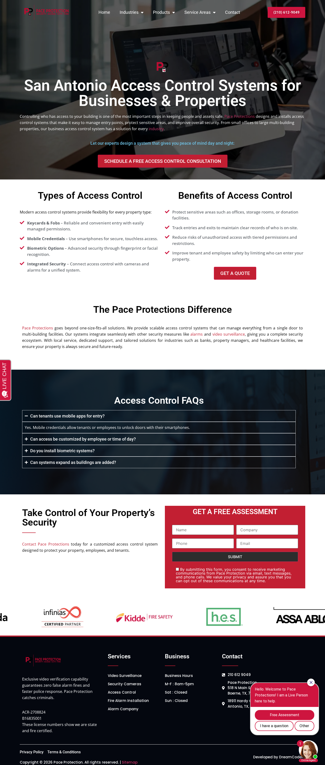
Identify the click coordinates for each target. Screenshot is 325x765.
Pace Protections (239, 116)
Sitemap (130, 762)
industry (156, 128)
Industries (129, 12)
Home (104, 12)
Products (161, 12)
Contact (232, 12)
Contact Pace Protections (45, 544)
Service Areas (197, 12)
